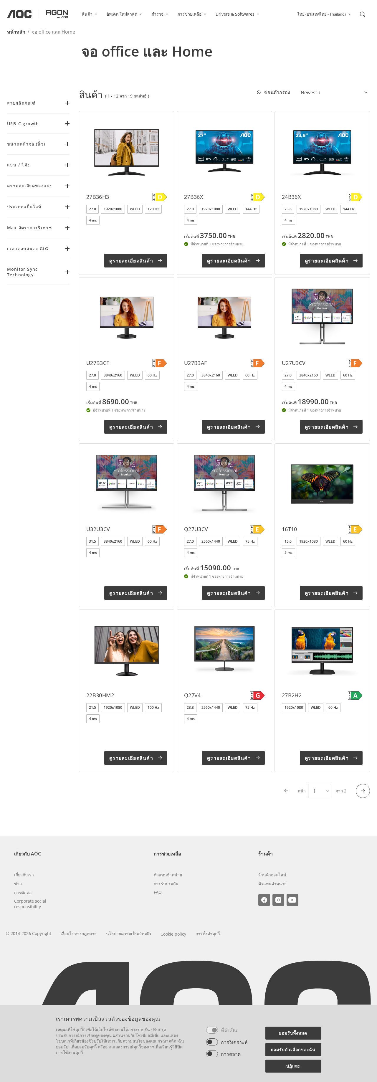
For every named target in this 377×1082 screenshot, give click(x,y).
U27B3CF (97, 362)
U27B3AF (195, 362)
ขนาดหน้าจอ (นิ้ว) (26, 144)
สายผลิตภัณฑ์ (21, 103)
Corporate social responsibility (30, 903)
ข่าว (18, 883)
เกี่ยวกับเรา (24, 875)
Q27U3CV (196, 529)
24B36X (291, 196)
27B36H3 (97, 196)
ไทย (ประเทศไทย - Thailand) (321, 14)
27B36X (193, 196)
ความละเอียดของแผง (29, 186)
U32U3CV (98, 529)
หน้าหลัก (16, 32)
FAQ (158, 892)
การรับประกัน (166, 883)
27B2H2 (292, 695)
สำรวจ (157, 14)
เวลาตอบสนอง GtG (27, 248)
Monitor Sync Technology (22, 271)
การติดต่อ (23, 892)
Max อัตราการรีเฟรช (29, 227)
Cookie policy (173, 934)
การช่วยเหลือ (189, 14)
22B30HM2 (100, 695)
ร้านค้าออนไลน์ (272, 875)
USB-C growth (23, 123)
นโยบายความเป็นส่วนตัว (128, 933)
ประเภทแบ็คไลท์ (24, 206)
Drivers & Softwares (235, 14)
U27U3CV (294, 362)
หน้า (302, 791)
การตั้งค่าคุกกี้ (208, 933)
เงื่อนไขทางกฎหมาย (79, 933)
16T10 (289, 529)
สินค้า (87, 14)
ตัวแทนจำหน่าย (168, 875)
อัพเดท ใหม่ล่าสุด (122, 14)
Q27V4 (192, 695)
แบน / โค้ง (18, 165)
